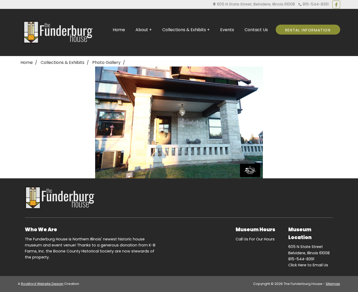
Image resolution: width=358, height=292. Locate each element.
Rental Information (308, 30)
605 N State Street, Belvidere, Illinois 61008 (255, 4)
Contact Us (256, 30)
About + (143, 30)
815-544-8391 (315, 4)
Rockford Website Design (42, 284)
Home (119, 30)
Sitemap (333, 284)
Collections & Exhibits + (186, 30)
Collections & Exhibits (62, 62)
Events (227, 30)
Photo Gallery (106, 62)
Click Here (297, 265)
